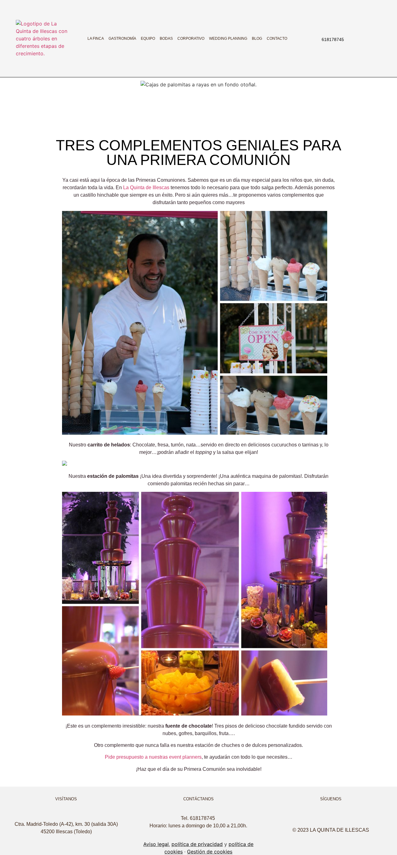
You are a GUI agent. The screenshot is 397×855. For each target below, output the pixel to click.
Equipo (148, 38)
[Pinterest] (354, 817)
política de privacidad (197, 844)
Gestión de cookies (209, 851)
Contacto (277, 38)
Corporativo (190, 38)
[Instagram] (353, 38)
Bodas (166, 38)
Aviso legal (156, 844)
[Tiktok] (367, 38)
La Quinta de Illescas (146, 187)
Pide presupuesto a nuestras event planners (153, 757)
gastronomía (122, 38)
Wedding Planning (228, 38)
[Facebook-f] (360, 38)
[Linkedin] (374, 38)
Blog (257, 38)
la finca (95, 38)
